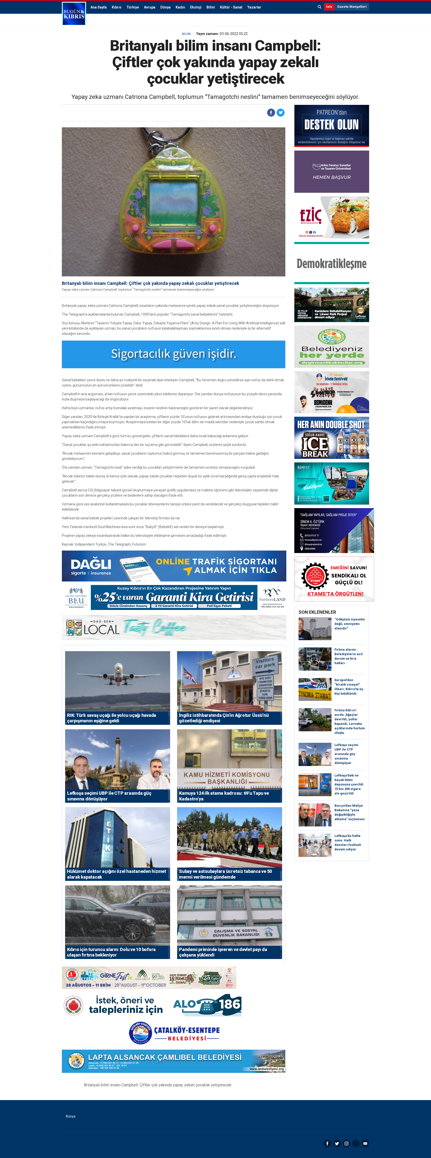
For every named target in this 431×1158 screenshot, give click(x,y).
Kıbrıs (116, 7)
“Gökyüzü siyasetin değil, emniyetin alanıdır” (349, 623)
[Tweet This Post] (281, 113)
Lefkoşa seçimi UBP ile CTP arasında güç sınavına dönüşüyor (346, 754)
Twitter (337, 1143)
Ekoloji (196, 7)
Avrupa (149, 7)
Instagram (346, 1143)
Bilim (211, 7)
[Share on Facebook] (271, 113)
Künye (71, 1116)
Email (365, 1143)
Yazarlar (254, 7)
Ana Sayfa (99, 7)
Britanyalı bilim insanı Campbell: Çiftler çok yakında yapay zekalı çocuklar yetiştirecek (150, 283)
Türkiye (132, 7)
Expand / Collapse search (320, 6)
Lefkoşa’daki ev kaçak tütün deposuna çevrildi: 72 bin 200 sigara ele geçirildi (349, 784)
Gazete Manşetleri (352, 6)
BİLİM (186, 34)
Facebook (327, 1143)
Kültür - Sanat (231, 7)
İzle (329, 6)
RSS (356, 1143)
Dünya (165, 7)
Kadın (180, 7)
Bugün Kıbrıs (74, 14)
